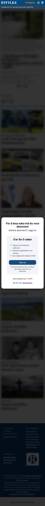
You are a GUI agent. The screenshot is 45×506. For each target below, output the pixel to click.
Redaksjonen (9, 457)
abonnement (27, 283)
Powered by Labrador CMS (22, 502)
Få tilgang (30, 3)
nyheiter (7, 96)
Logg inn (38, 2)
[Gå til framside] (11, 2)
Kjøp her (22, 262)
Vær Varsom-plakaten (31, 476)
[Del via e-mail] (26, 86)
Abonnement (9, 460)
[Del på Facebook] (18, 86)
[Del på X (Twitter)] (22, 86)
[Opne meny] (42, 3)
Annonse (7, 462)
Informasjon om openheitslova (22, 494)
